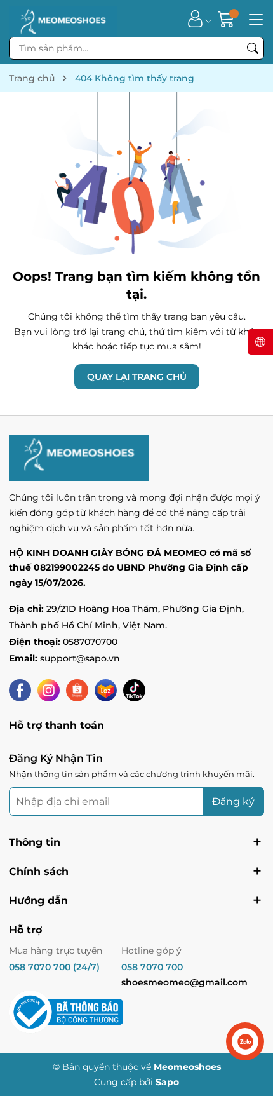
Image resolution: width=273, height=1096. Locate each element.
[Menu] (254, 18)
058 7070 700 (152, 967)
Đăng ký (233, 801)
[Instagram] (48, 690)
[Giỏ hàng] (227, 18)
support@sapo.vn (80, 658)
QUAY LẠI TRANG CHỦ (137, 376)
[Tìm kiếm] (252, 48)
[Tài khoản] (195, 18)
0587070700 (90, 641)
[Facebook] (20, 690)
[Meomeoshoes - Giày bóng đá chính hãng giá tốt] (63, 18)
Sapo (167, 1082)
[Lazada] (106, 690)
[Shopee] (77, 690)
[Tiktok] (134, 690)
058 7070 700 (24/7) (54, 967)
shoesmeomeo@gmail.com (184, 982)
